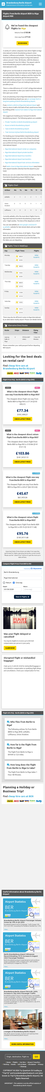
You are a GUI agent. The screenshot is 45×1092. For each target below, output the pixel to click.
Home (9, 1062)
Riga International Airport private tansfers (19, 152)
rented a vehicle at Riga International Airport (22, 105)
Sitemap (23, 1066)
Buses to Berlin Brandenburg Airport (17, 125)
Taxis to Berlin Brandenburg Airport (17, 129)
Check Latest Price (23, 419)
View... (6, 929)
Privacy (40, 1064)
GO (36, 1056)
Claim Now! (10, 648)
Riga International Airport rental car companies (20, 149)
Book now (22, 43)
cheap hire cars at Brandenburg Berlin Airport (19, 367)
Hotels (13, 1064)
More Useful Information (22, 1044)
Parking (6, 1064)
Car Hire (23, 1062)
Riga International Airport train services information (22, 162)
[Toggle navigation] (40, 4)
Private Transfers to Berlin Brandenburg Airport (21, 122)
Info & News (22, 1064)
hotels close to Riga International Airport (19, 166)
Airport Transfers (34, 1062)
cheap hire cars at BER (21, 796)
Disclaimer (32, 1064)
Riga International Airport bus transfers (18, 156)
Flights (15, 1062)
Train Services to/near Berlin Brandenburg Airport (22, 132)
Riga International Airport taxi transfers (18, 159)
